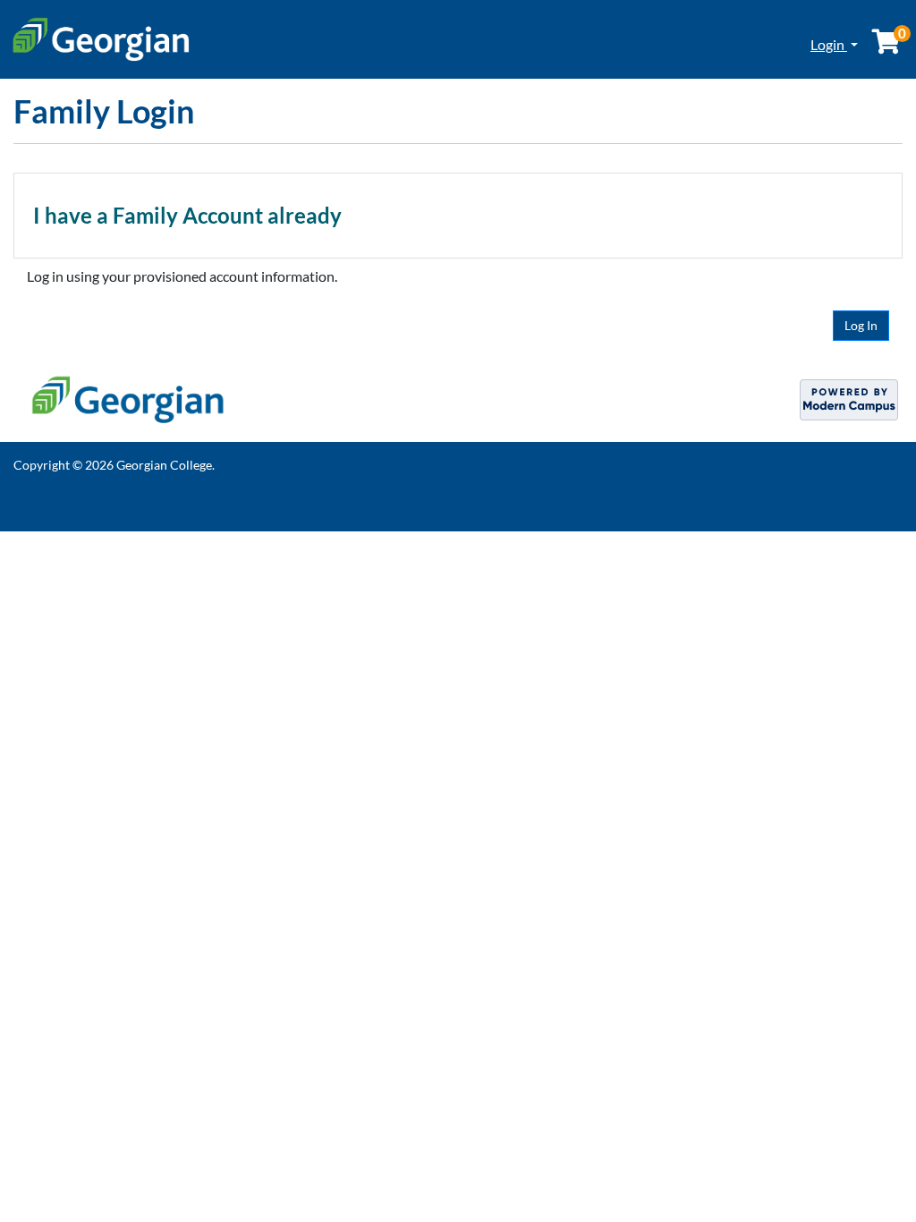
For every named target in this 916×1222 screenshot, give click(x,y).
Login (828, 44)
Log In (861, 325)
